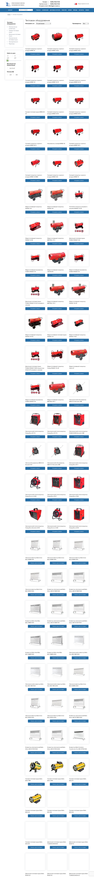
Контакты (81, 10)
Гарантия (64, 10)
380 (17, 75)
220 (11, 75)
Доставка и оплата (55, 10)
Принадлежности (13, 42)
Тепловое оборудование (11, 23)
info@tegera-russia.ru (54, 6)
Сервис (70, 10)
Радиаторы (12, 44)
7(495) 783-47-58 (55, 2)
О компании (45, 10)
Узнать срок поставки (36, 563)
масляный (12, 68)
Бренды (75, 10)
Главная (38, 10)
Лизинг (87, 10)
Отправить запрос (35, 54)
